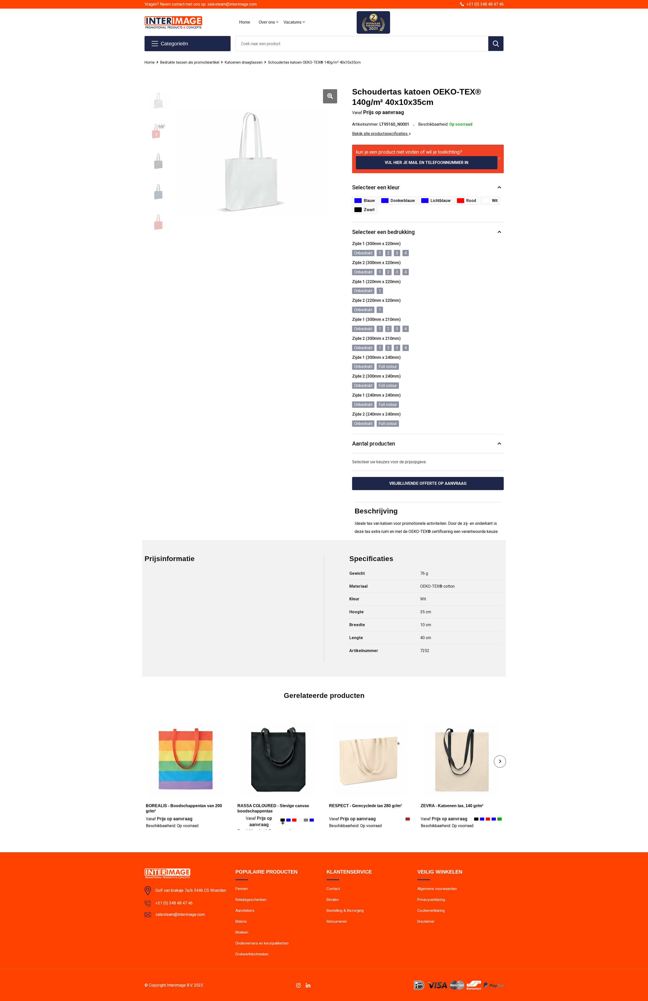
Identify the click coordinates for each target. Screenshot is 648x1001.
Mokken (241, 932)
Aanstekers (244, 910)
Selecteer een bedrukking (383, 232)
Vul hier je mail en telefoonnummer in (426, 162)
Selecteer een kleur (376, 187)
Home (244, 22)
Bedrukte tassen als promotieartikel (189, 62)
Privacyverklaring (431, 899)
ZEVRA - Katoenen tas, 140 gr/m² (452, 806)
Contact (333, 888)
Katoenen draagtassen (243, 62)
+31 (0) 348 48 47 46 (485, 4)
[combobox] (362, 43)
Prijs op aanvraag (169, 818)
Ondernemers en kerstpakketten (262, 943)
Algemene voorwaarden (437, 888)
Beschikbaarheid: (172, 825)
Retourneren (337, 921)
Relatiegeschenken (251, 899)
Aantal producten (373, 443)
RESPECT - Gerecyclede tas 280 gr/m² (365, 806)
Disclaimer (426, 921)
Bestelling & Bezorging (345, 910)
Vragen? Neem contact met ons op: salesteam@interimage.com (201, 4)
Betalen (333, 899)
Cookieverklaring (431, 910)
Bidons (241, 921)
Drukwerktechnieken (252, 954)
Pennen (241, 888)
